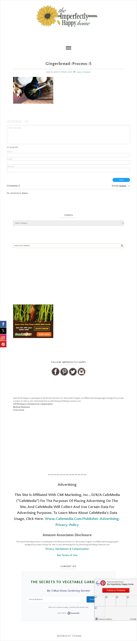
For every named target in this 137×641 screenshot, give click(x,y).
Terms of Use (18, 410)
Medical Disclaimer (21, 407)
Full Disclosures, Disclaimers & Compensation (33, 404)
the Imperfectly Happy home (68, 16)
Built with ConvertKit (79, 612)
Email (10, 159)
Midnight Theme (69, 636)
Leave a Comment (83, 72)
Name (10, 152)
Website (10, 166)
